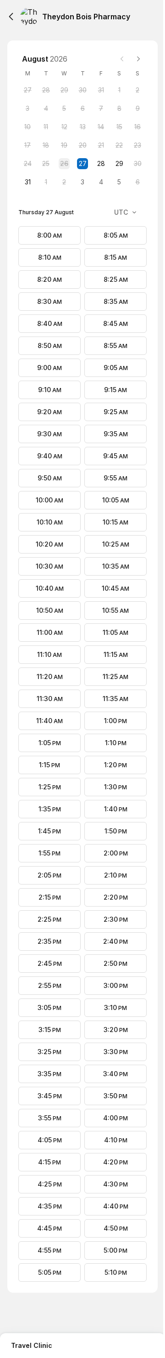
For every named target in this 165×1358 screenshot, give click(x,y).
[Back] (11, 17)
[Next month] (138, 58)
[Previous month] (122, 58)
